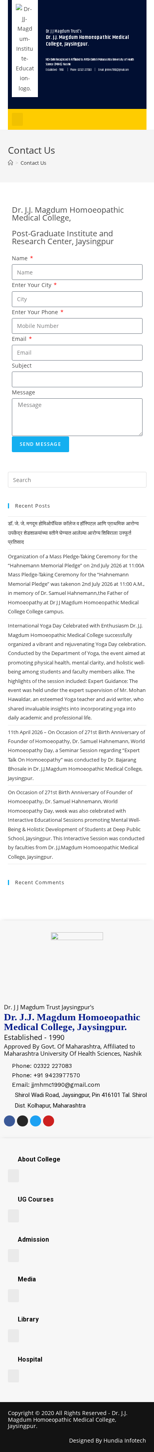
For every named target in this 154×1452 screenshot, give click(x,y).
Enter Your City (32, 285)
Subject (22, 365)
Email (20, 338)
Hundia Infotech (124, 1440)
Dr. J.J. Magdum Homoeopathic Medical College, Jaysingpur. (68, 1419)
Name (20, 258)
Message (23, 392)
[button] (17, 119)
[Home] (10, 162)
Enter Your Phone (36, 312)
